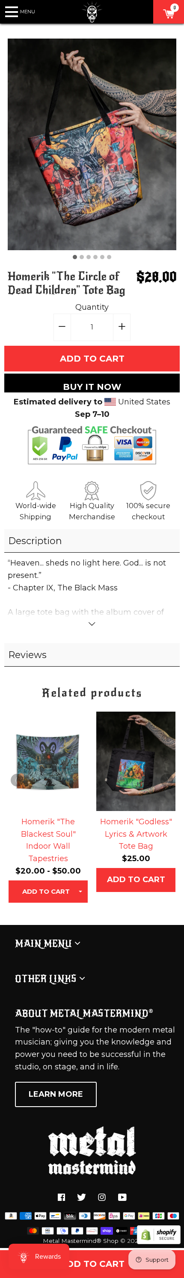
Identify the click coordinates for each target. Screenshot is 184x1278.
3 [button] (88, 257)
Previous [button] (17, 780)
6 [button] (109, 257)
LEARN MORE (56, 1094)
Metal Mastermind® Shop (81, 1240)
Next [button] (166, 780)
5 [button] (102, 257)
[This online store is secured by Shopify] (159, 1241)
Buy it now (92, 387)
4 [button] (95, 257)
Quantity (92, 307)
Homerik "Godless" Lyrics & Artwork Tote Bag (136, 834)
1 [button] (75, 257)
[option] (92, 144)
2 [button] (82, 257)
